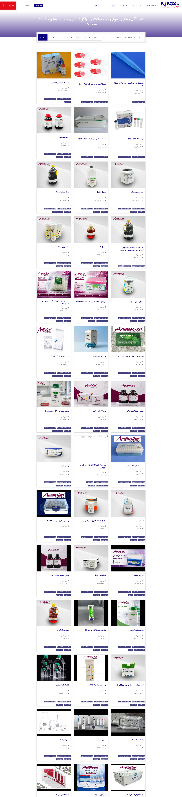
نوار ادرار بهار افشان (62, 246)
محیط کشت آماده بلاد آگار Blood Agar (92, 84)
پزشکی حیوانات (67, 157)
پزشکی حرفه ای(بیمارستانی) (87, 102)
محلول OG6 (102, 246)
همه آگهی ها (123, 6)
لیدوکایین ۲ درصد (100, 794)
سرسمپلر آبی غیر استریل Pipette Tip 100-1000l (129, 85)
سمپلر (104, 739)
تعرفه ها (97, 6)
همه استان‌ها (38, 5)
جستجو (42, 37)
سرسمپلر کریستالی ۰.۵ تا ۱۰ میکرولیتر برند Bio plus (55, 302)
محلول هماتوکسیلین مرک (60, 575)
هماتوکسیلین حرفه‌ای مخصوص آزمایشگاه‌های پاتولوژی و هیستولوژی (131, 249)
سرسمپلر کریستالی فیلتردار (135, 466)
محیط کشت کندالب (137, 630)
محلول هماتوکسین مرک (135, 411)
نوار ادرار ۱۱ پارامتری (99, 356)
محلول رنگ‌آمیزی (63, 630)
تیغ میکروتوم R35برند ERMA (95, 630)
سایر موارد (120, 266)
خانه (141, 6)
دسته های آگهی (152, 6)
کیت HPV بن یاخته (99, 411)
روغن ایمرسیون (64, 137)
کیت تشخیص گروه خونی (60, 82)
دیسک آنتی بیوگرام (62, 794)
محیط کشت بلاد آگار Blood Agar (57, 411)
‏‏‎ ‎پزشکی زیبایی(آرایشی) (57, 211)
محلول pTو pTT (137, 301)
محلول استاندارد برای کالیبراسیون (94, 520)
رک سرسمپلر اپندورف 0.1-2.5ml (58, 520)
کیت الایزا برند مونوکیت (135, 794)
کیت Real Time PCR (135, 139)
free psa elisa (100, 575)
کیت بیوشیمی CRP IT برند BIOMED (130, 685)
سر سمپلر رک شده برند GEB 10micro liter (91, 301)
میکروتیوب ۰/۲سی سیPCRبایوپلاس (131, 356)
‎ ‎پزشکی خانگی (59, 157)
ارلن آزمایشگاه (64, 739)
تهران (136, 91)
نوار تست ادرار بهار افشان (97, 685)
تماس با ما (113, 6)
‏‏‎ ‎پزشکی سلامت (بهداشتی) (102, 321)
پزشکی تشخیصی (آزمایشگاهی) (138, 102)
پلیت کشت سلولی (137, 739)
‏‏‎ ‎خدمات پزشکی (67, 102)
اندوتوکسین (139, 520)
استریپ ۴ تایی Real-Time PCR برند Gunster (93, 466)
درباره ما (133, 6)
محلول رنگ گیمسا (62, 192)
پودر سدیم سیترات (137, 192)
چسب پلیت (65, 466)
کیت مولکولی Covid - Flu (60, 356)
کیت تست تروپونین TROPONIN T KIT (92, 139)
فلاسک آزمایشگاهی (62, 685)
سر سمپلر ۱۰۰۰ (139, 575)
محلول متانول (101, 192)
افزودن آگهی (10, 5)
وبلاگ (104, 6)
